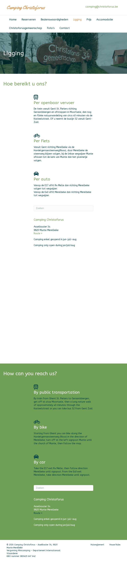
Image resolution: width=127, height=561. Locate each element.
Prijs (88, 19)
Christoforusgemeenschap (25, 28)
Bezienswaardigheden (54, 19)
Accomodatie (104, 19)
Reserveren (28, 19)
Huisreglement (97, 545)
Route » (38, 233)
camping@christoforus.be (101, 6)
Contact (65, 28)
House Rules (114, 545)
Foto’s (51, 28)
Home (13, 19)
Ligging (77, 19)
